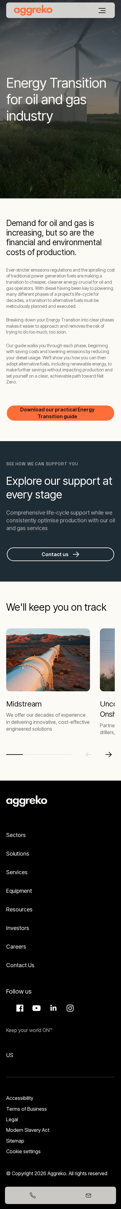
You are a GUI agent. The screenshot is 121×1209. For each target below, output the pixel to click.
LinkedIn (52, 1008)
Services (17, 872)
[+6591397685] (32, 1195)
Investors (17, 928)
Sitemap (15, 1141)
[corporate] (33, 10)
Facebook (19, 1008)
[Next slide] (108, 754)
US (9, 1055)
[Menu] (102, 11)
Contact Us (20, 965)
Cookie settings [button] (23, 1151)
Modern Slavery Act (27, 1130)
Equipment (19, 891)
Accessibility (19, 1098)
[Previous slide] (89, 754)
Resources (19, 909)
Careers (16, 946)
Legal (12, 1119)
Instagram (69, 1008)
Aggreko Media (36, 1008)
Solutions (17, 853)
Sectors (16, 835)
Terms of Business (26, 1109)
